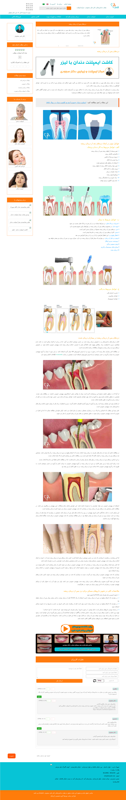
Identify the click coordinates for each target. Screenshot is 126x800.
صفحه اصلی (67, 4)
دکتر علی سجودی (20, 36)
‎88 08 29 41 (29, 8)
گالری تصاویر (35, 16)
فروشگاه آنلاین (16, 16)
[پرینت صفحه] (41, 46)
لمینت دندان (110, 16)
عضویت (11, 756)
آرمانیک (52, 796)
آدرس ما (52, 4)
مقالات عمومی (26, 84)
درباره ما (59, 4)
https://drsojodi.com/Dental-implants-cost (104, 709)
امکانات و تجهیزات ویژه (54, 16)
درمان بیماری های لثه (72, 16)
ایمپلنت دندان (91, 16)
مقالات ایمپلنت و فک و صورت (22, 91)
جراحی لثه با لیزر (20, 166)
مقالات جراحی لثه (25, 80)
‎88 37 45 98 (29, 6)
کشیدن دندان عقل (20, 143)
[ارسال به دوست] (39, 46)
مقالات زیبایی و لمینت (24, 87)
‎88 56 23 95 (29, 4)
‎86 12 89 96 (29, 10)
